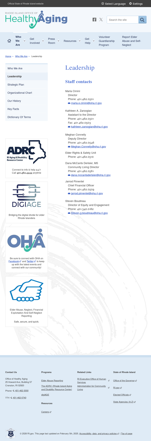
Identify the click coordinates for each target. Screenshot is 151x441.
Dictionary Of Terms (19, 117)
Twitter (30, 261)
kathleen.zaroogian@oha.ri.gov (89, 126)
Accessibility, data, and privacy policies (98, 433)
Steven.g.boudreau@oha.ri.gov (89, 213)
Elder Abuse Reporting (52, 380)
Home (8, 56)
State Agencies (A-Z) (123, 401)
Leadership (15, 76)
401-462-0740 (19, 397)
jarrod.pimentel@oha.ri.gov (87, 193)
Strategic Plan (16, 84)
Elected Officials (121, 394)
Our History (14, 101)
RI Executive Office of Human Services (91, 380)
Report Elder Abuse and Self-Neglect (131, 41)
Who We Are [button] (21, 41)
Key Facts (13, 109)
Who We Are (21, 56)
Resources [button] (73, 40)
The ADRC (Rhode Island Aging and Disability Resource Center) (56, 387)
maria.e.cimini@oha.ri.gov (86, 103)
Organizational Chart (20, 92)
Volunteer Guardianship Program (107, 41)
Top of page (126, 433)
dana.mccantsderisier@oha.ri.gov (90, 175)
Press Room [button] (54, 41)
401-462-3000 (21, 390)
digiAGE (45, 394)
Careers (45, 411)
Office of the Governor (124, 380)
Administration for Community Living (91, 387)
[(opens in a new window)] (94, 19)
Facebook (14, 261)
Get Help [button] (91, 41)
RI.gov (116, 387)
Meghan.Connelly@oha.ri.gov (88, 146)
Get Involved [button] (38, 41)
